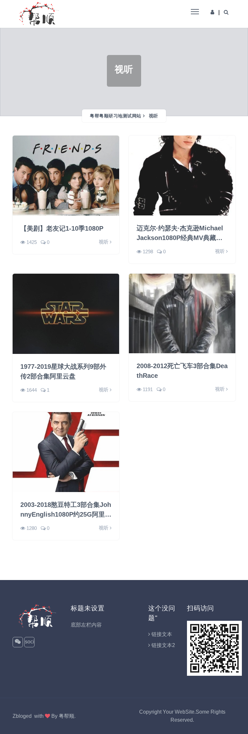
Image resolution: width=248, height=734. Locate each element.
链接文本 (161, 634)
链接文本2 (163, 645)
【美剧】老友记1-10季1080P (61, 228)
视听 (153, 115)
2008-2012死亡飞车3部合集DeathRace (182, 370)
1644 (31, 390)
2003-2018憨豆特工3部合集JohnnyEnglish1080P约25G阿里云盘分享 (65, 510)
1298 (148, 251)
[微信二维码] (18, 642)
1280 (31, 528)
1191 (148, 389)
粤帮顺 (66, 716)
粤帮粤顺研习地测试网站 (115, 115)
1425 (31, 242)
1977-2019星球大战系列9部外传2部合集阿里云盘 (63, 371)
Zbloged (22, 716)
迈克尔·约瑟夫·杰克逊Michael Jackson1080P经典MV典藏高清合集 (180, 234)
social (29, 643)
